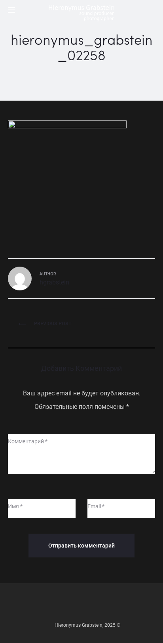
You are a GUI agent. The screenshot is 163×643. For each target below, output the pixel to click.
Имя (15, 506)
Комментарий (27, 441)
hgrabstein (54, 282)
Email (95, 506)
